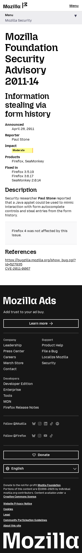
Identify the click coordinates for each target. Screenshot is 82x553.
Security (49, 363)
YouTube (45, 435)
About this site (12, 525)
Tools (7, 396)
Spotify (57, 423)
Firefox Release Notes (21, 407)
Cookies (8, 509)
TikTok (51, 423)
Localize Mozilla (55, 357)
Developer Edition (18, 384)
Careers (9, 357)
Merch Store (13, 363)
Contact (10, 369)
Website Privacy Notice (17, 503)
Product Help (52, 345)
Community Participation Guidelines (25, 520)
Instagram (39, 423)
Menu (74, 6)
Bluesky (33, 423)
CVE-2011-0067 (17, 269)
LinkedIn (45, 423)
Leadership (12, 345)
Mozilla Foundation (49, 485)
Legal (6, 514)
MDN (7, 402)
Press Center (13, 351)
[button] (41, 17)
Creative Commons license (19, 496)
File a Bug (50, 351)
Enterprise (12, 390)
